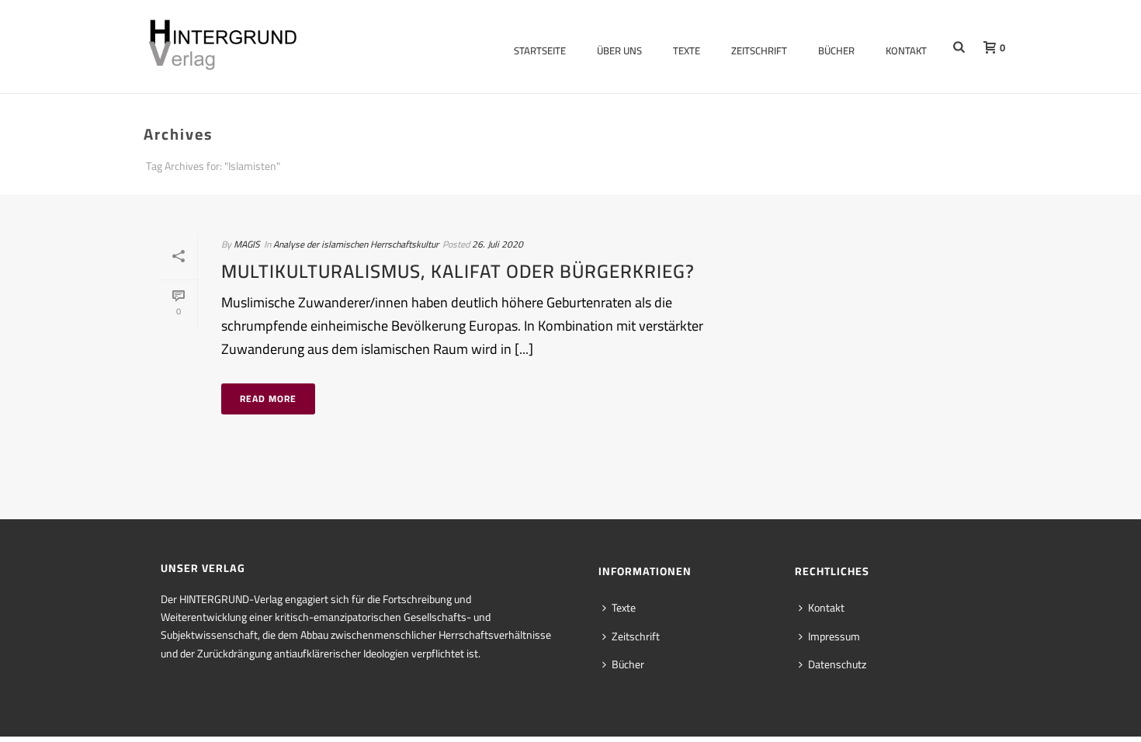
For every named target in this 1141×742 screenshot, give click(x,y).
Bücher (836, 50)
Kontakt (906, 50)
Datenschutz (837, 664)
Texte (686, 50)
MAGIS (247, 244)
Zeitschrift (759, 50)
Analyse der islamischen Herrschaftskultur (356, 244)
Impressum (834, 636)
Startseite (540, 50)
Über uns (619, 50)
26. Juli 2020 (497, 244)
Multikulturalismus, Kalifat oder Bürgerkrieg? (458, 271)
